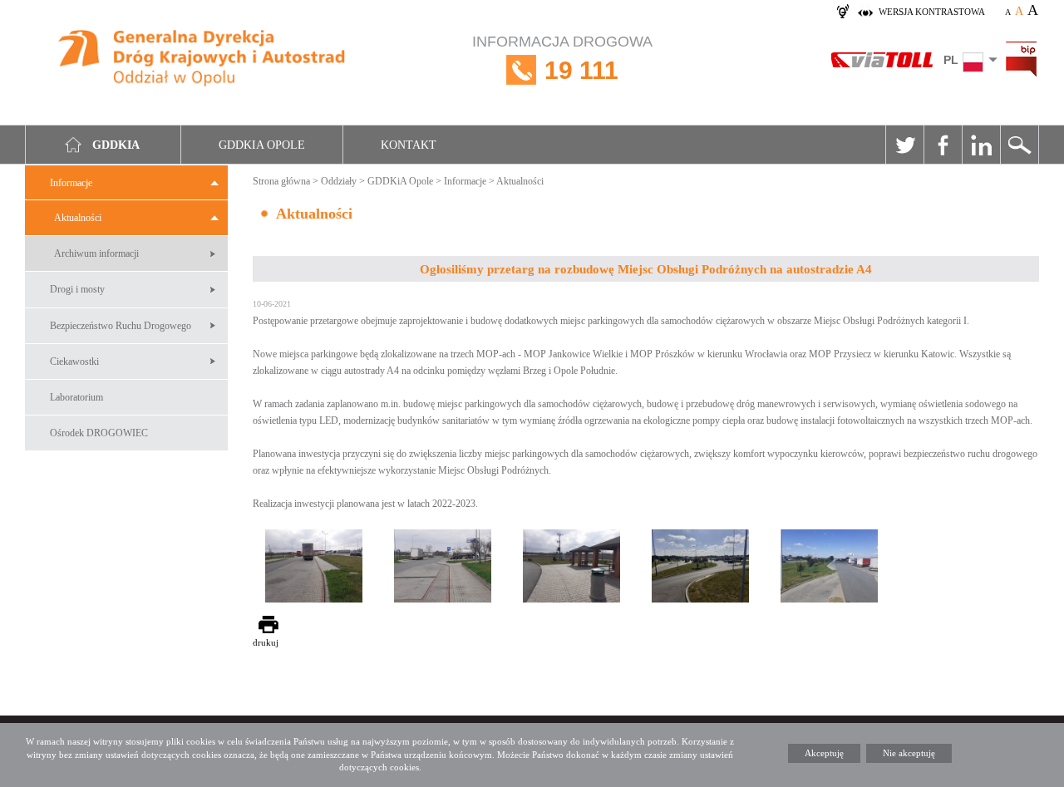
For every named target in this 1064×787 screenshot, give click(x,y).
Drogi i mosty (77, 289)
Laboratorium (76, 397)
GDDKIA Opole (262, 145)
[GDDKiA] (202, 60)
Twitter (904, 144)
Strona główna (281, 181)
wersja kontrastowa (932, 12)
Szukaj (1019, 144)
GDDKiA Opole (400, 181)
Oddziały (339, 181)
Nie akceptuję (909, 753)
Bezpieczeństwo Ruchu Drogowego (120, 326)
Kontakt (408, 145)
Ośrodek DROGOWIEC (99, 433)
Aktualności (77, 218)
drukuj (265, 642)
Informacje (71, 183)
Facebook (943, 144)
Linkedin (981, 144)
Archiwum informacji (96, 253)
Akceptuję (824, 753)
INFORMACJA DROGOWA (562, 58)
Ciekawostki (74, 361)
